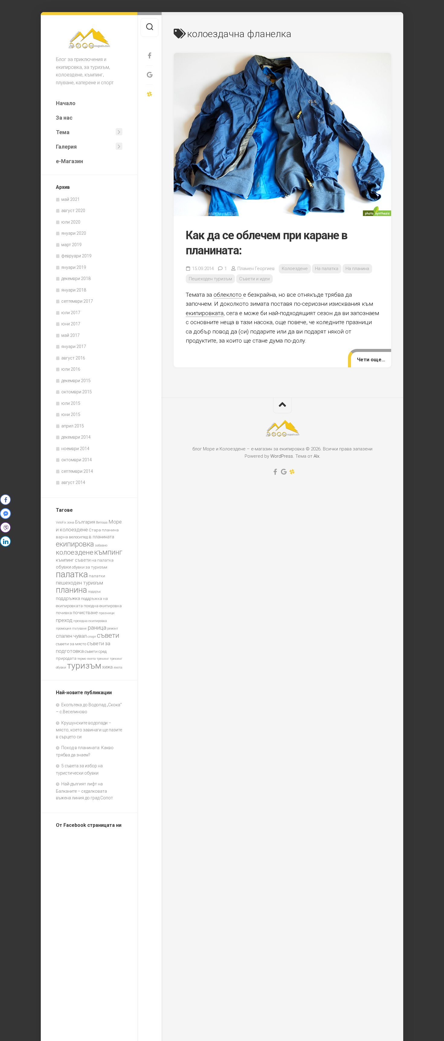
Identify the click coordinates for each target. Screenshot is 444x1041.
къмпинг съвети (73, 560)
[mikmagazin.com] (149, 94)
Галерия (66, 146)
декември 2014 (76, 437)
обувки (63, 567)
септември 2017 (77, 301)
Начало (66, 103)
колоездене (74, 552)
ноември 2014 (75, 448)
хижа (107, 667)
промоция (63, 628)
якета (118, 667)
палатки (97, 576)
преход (64, 620)
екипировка (75, 544)
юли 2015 (70, 403)
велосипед (78, 537)
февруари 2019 (76, 255)
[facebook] (149, 55)
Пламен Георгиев (256, 268)
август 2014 (73, 482)
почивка (64, 613)
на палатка (103, 560)
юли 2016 (70, 369)
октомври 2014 (76, 459)
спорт (92, 637)
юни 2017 (70, 323)
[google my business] (149, 74)
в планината (101, 537)
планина (71, 590)
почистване (85, 612)
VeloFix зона (65, 522)
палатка (72, 574)
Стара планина (104, 530)
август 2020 (73, 210)
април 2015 (72, 426)
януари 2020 (73, 233)
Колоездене (295, 268)
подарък (94, 592)
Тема (62, 132)
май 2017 (70, 335)
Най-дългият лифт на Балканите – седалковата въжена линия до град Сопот (84, 791)
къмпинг (108, 552)
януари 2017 (73, 346)
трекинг (103, 659)
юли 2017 (70, 312)
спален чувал (71, 636)
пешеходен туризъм (79, 583)
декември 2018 (76, 278)
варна (62, 537)
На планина (357, 268)
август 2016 (73, 358)
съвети (108, 635)
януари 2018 (73, 290)
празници (106, 613)
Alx (316, 456)
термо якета (86, 659)
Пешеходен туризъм (210, 279)
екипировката (205, 313)
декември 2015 (76, 380)
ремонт (112, 628)
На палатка (326, 268)
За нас (64, 117)
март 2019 (71, 244)
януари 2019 (73, 267)
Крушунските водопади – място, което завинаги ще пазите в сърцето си (89, 729)
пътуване (79, 628)
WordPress (281, 456)
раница (97, 627)
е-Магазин (69, 161)
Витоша (102, 522)
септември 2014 (77, 471)
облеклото (228, 294)
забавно (101, 545)
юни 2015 (70, 414)
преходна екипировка (90, 621)
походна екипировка (103, 606)
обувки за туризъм (89, 567)
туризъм (84, 666)
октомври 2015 (76, 391)
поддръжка (68, 598)
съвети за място (71, 644)
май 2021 (70, 199)
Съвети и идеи (254, 279)
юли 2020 (70, 222)
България (85, 522)
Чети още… (371, 359)
